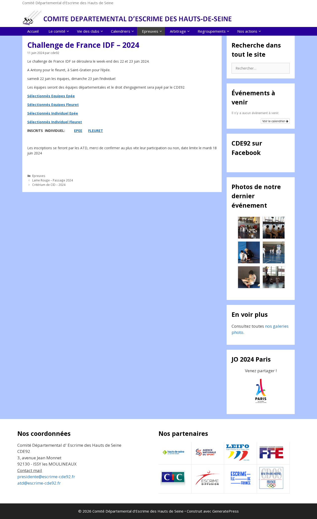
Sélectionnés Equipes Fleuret (53, 104)
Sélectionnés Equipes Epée (51, 96)
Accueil (33, 31)
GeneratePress (225, 511)
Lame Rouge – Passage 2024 (52, 180)
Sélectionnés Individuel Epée (52, 113)
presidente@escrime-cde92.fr (46, 476)
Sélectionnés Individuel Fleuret (54, 122)
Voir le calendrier (274, 121)
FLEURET (95, 130)
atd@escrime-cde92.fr (39, 483)
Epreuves (38, 176)
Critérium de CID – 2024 (48, 185)
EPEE (78, 130)
